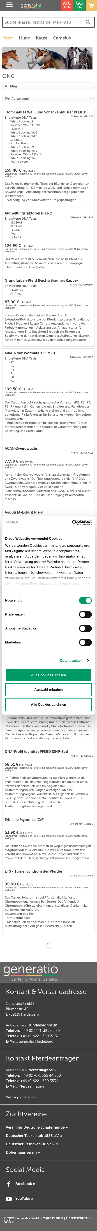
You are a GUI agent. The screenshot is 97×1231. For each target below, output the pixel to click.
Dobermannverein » (23, 1152)
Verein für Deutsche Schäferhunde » (37, 1127)
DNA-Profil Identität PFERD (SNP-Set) (36, 752)
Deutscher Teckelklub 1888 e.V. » (34, 1136)
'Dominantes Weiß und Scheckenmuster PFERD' (45, 112)
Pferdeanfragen (25, 1086)
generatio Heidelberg (36, 1041)
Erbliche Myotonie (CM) (24, 820)
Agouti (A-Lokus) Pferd (24, 512)
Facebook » (25, 1184)
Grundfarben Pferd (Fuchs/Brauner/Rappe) (41, 280)
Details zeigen (71, 660)
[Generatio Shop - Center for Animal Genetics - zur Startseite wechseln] (36, 6)
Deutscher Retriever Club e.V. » (32, 1144)
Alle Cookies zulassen (48, 675)
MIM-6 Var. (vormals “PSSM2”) (30, 353)
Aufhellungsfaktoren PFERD (28, 213)
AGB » (9, 1222)
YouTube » (24, 1199)
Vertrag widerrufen (21, 1097)
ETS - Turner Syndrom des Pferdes (33, 871)
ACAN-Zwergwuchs (21, 448)
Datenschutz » (78, 1218)
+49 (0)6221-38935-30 (40, 1031)
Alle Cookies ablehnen (48, 704)
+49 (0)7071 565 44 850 (41, 1075)
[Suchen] (87, 22)
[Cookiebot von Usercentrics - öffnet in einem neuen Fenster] (72, 523)
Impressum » (52, 1218)
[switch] (85, 614)
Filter (13, 86)
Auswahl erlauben (48, 690)
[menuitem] (5, 5)
